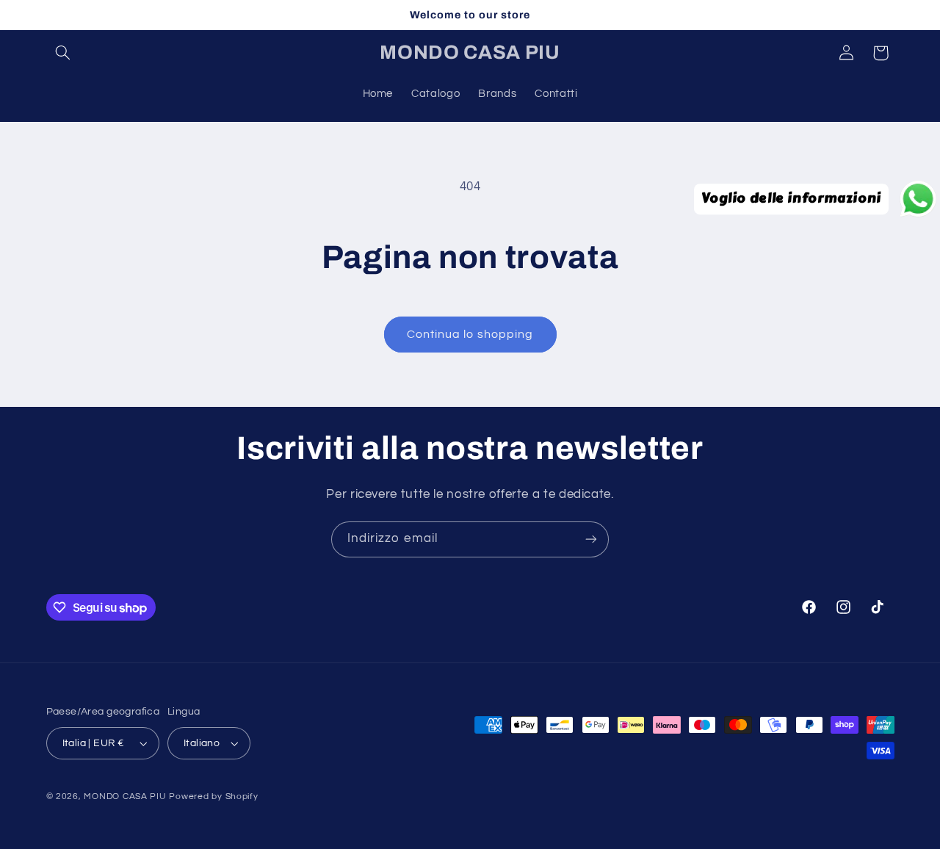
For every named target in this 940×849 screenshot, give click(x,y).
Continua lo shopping (470, 334)
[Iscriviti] (591, 539)
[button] (63, 53)
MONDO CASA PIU (125, 796)
